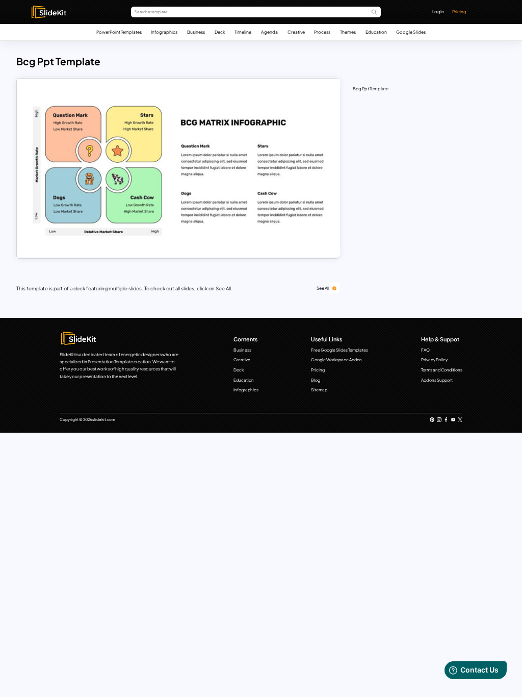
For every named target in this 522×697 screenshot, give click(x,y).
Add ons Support (437, 380)
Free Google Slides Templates (339, 350)
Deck (220, 32)
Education (376, 32)
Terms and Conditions (441, 369)
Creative (296, 32)
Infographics (164, 32)
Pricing (459, 11)
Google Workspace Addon (336, 359)
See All (323, 288)
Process (322, 32)
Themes (348, 32)
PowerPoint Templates (119, 32)
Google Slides (411, 32)
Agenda (269, 32)
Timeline (242, 32)
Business (196, 32)
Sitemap (319, 389)
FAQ (425, 350)
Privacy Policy (434, 359)
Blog (315, 380)
